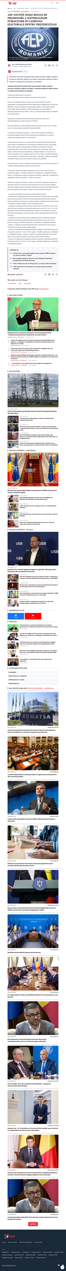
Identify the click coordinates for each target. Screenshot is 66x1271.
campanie (27, 283)
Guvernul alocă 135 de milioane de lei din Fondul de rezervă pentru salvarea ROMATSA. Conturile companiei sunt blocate (31, 731)
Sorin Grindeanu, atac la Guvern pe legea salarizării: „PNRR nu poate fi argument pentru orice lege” (39, 594)
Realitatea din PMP (19, 1255)
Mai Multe (33, 1224)
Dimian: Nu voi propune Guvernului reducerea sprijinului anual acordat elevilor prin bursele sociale (30, 865)
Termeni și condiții (12, 1242)
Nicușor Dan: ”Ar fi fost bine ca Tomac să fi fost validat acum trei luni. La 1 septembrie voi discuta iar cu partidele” (33, 1129)
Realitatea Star (26, 1252)
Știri (15, 8)
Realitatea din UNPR (47, 1252)
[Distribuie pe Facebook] (49, 65)
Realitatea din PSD (25, 64)
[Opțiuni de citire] (62, 1267)
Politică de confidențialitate (25, 1242)
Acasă (10, 8)
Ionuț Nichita (54, 1214)
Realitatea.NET (5, 1252)
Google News (44, 289)
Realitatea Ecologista (7, 1255)
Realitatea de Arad (29, 1257)
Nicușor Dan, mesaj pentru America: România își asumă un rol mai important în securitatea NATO (39, 586)
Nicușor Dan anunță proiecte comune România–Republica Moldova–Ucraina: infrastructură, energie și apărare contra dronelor (33, 1174)
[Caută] (52, 3)
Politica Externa (15, 345)
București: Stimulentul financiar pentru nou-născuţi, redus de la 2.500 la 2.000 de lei (37, 523)
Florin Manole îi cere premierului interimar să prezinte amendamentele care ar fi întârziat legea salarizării (27, 1040)
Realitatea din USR (36, 1252)
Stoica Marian (54, 772)
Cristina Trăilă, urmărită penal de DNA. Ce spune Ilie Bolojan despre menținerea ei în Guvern (37, 602)
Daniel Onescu (54, 816)
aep (20, 283)
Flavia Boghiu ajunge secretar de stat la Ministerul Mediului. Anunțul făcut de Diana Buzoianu (32, 259)
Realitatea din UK (19, 1257)
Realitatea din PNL (53, 1255)
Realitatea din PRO (42, 1255)
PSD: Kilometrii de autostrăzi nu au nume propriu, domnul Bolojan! (32, 268)
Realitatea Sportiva (15, 1252)
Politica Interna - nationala (23, 8)
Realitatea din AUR (58, 1252)
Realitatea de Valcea (41, 1257)
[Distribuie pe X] (56, 65)
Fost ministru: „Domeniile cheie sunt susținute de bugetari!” (32, 363)
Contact (4, 1242)
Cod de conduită (38, 1242)
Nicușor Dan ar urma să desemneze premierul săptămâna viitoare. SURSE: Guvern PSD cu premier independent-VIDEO (32, 909)
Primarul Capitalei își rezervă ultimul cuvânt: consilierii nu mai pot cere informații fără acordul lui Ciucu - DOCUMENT (39, 577)
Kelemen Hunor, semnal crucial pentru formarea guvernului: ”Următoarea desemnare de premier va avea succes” (29, 334)
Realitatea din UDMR (30, 1255)
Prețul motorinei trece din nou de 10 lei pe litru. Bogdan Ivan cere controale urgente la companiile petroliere (32, 349)
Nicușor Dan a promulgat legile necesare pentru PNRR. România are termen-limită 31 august (34, 254)
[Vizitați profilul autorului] (9, 65)
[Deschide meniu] (57, 3)
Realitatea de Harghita (7, 1257)
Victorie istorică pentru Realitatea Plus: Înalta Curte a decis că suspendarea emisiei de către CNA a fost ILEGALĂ (38, 444)
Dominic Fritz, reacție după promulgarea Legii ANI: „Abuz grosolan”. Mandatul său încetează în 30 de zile (32, 571)
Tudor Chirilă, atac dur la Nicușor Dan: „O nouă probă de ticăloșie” (35, 263)
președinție (12, 283)
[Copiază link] (45, 65)
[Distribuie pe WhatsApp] (53, 65)
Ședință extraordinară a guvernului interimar (24, 952)
